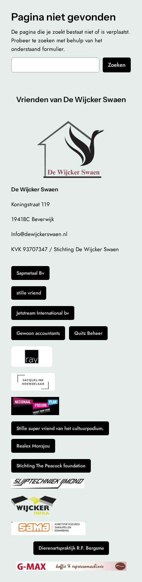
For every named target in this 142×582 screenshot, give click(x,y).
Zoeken (116, 65)
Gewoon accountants (38, 333)
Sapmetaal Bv (30, 273)
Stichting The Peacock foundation (51, 465)
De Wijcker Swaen (34, 189)
